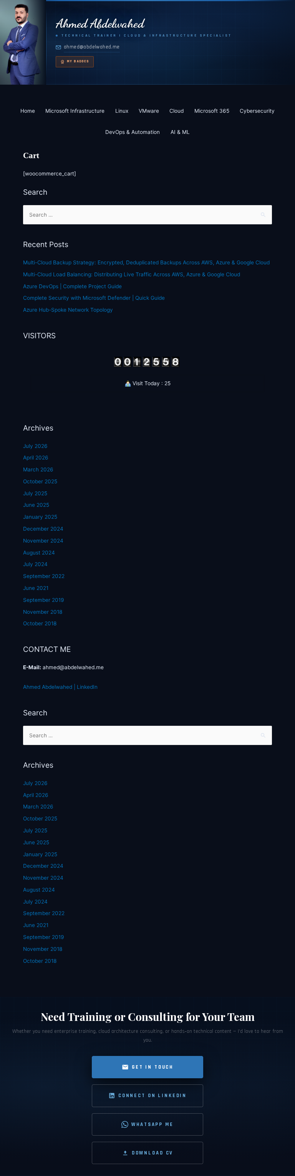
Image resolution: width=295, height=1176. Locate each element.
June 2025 (36, 505)
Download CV (152, 1153)
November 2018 (42, 612)
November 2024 (43, 541)
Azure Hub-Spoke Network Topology (68, 310)
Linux (121, 111)
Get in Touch (152, 1067)
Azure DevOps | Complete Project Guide (72, 286)
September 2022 (44, 576)
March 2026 (38, 469)
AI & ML (180, 132)
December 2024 (43, 529)
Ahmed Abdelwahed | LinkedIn (60, 687)
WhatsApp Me (152, 1124)
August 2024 (39, 553)
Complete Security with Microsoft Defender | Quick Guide (94, 298)
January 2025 (40, 517)
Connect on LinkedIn (152, 1095)
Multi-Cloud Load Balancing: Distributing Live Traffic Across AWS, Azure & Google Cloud (131, 274)
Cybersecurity (257, 111)
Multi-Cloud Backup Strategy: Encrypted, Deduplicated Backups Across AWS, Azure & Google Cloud (146, 262)
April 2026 (35, 457)
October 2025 (40, 481)
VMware (149, 111)
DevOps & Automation (132, 132)
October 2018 (39, 623)
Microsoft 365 (211, 111)
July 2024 (35, 564)
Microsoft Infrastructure (74, 111)
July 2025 (35, 493)
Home (27, 111)
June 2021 (35, 588)
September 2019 (43, 600)
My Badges (78, 61)
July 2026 (35, 446)
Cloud (176, 111)
